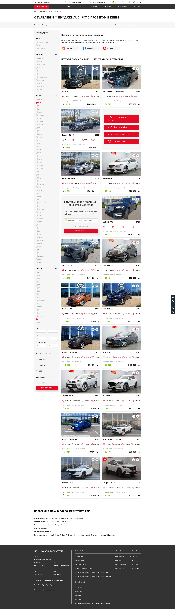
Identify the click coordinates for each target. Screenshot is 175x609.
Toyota (40, 253)
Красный (45, 535)
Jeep (39, 178)
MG (39, 193)
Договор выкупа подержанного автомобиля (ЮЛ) (93, 576)
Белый (51, 535)
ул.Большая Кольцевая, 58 (42, 559)
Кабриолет (41, 74)
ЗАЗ (39, 262)
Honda (40, 162)
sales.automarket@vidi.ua (61, 565)
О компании (121, 6)
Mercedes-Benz (43, 203)
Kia (39, 181)
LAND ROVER (42, 184)
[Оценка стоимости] (173, 304)
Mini (39, 206)
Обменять (94, 6)
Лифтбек (41, 80)
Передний (58, 525)
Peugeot (40, 218)
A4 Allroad (41, 307)
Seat (39, 231)
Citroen (40, 128)
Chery (40, 118)
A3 (39, 285)
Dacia (40, 134)
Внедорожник (42, 77)
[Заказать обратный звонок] (173, 312)
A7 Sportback (42, 300)
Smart (40, 237)
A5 (39, 278)
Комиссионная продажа (84, 568)
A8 (39, 288)
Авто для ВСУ (119, 568)
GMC (39, 153)
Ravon (40, 225)
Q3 (39, 291)
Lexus (40, 187)
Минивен (41, 86)
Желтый (58, 535)
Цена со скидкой (43, 42)
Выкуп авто (79, 556)
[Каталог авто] (173, 297)
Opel (39, 215)
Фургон (40, 89)
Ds (39, 143)
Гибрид (59, 521)
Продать (68, 6)
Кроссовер (41, 68)
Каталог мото (119, 560)
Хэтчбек (40, 58)
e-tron (40, 316)
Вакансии (78, 591)
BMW (39, 106)
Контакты (137, 6)
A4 (39, 275)
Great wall (41, 156)
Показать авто (46, 388)
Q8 (39, 297)
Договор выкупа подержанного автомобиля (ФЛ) (92, 572)
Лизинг (132, 560)
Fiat (39, 146)
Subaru (40, 243)
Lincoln (40, 190)
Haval (40, 159)
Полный (51, 525)
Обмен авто (79, 560)
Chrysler (40, 124)
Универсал (41, 64)
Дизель (53, 521)
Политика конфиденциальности (44, 590)
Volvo (40, 259)
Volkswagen (41, 256)
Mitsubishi (41, 209)
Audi (39, 103)
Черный (76, 535)
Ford (39, 149)
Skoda (40, 234)
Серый (64, 535)
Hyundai (40, 165)
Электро (66, 521)
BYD (39, 109)
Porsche (40, 221)
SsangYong (41, 240)
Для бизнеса (134, 568)
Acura (40, 99)
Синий (70, 535)
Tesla (39, 250)
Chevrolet (41, 121)
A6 (39, 272)
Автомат (44, 528)
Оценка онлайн (80, 564)
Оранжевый (102, 535)
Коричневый (85, 535)
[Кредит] (173, 308)
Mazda (40, 200)
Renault (40, 228)
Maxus (40, 196)
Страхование (134, 564)
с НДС (40, 45)
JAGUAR (40, 171)
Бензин (46, 521)
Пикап (40, 83)
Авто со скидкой (120, 564)
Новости (78, 595)
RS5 (39, 322)
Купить (81, 6)
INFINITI (40, 168)
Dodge (40, 140)
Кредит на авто (135, 556)
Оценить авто (80, 230)
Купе (39, 71)
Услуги (107, 6)
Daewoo (40, 137)
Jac (39, 175)
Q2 (39, 313)
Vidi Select (41, 48)
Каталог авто (119, 556)
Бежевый (94, 535)
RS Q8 (40, 303)
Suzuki (40, 247)
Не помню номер (81, 226)
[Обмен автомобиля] (173, 301)
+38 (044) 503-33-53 (40, 565)
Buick (40, 112)
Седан (40, 61)
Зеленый (111, 535)
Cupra (40, 131)
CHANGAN (41, 115)
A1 (38, 310)
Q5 (39, 294)
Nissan (40, 212)
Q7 (39, 281)
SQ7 (39, 319)
